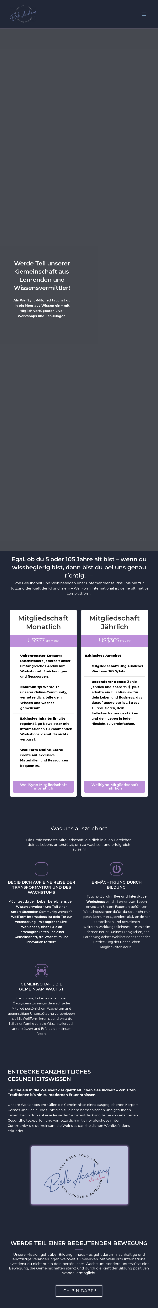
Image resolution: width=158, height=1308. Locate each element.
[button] (79, 1291)
